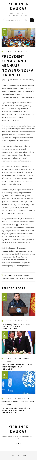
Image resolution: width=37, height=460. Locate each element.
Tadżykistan (23, 358)
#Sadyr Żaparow (26, 278)
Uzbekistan (6, 361)
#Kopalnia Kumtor (10, 278)
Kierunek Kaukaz (18, 6)
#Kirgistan (26, 275)
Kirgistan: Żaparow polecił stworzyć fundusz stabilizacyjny (16, 326)
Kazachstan (23, 399)
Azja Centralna (11, 51)
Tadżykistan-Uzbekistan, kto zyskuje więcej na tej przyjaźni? (17, 367)
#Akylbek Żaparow (12, 275)
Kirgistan (22, 51)
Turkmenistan (28, 402)
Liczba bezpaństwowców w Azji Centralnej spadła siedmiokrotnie (16, 410)
